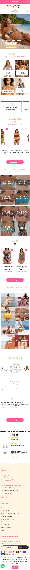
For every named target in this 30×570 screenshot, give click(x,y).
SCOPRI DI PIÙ (11, 46)
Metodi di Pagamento (7, 516)
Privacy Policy (5, 522)
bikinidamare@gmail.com (11, 490)
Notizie (3, 530)
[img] (15, 438)
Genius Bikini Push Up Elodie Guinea (23, 267)
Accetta (15, 567)
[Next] (27, 136)
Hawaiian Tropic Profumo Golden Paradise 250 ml (21, 404)
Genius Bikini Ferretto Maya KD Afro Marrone (22, 151)
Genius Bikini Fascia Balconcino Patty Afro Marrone (8, 152)
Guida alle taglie (5, 511)
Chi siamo (4, 508)
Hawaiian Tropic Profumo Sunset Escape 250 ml (7, 404)
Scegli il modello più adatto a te (10, 513)
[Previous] (2, 136)
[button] (14, 457)
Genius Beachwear (8, 149)
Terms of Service (6, 527)
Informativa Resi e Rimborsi (8, 519)
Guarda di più (14, 162)
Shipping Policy (5, 525)
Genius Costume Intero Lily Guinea (9, 267)
